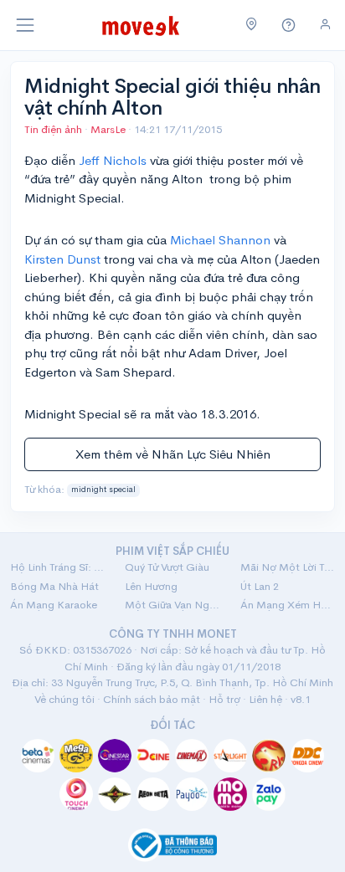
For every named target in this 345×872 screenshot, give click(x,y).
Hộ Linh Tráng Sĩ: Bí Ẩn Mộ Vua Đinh (57, 567)
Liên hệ (265, 699)
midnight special (103, 490)
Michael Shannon (220, 240)
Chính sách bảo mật (151, 699)
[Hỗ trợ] (289, 25)
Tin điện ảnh (53, 129)
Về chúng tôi (64, 699)
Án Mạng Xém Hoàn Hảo (287, 605)
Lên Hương (151, 586)
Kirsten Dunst (62, 259)
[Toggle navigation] (25, 25)
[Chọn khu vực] (251, 25)
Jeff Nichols (111, 160)
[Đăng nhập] (325, 25)
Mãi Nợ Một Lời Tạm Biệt (287, 567)
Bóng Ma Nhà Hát (54, 586)
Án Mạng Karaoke (53, 605)
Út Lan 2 (259, 586)
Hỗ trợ (224, 699)
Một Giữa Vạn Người (172, 605)
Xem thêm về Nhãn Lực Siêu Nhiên (172, 454)
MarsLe (109, 129)
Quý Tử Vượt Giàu (167, 567)
